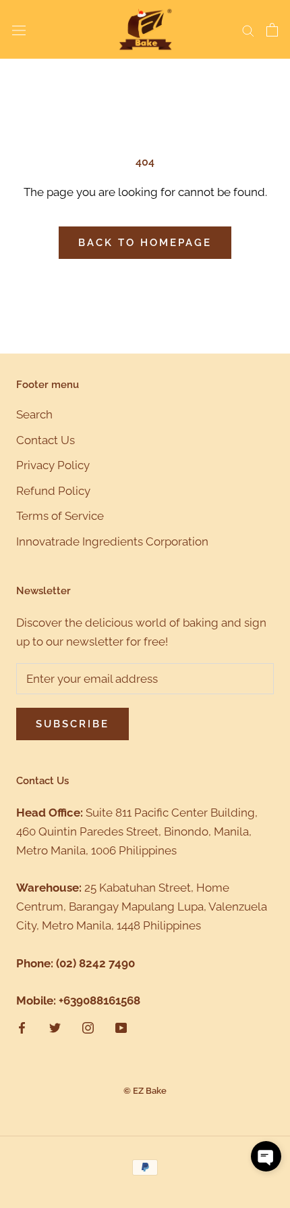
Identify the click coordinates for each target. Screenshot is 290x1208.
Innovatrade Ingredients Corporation (112, 541)
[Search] (248, 30)
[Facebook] (22, 1026)
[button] (266, 1156)
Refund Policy (53, 491)
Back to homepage (145, 243)
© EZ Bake (145, 1091)
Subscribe (72, 724)
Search (34, 414)
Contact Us (45, 440)
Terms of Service (60, 516)
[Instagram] (88, 1026)
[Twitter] (55, 1026)
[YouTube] (121, 1026)
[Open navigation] (19, 29)
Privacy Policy (53, 465)
